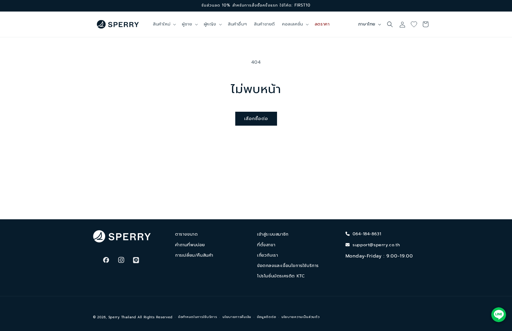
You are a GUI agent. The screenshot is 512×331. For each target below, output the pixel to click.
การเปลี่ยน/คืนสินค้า (194, 255)
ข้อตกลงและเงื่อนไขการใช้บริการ (288, 266)
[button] (163, 24)
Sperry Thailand (122, 317)
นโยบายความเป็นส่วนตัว (300, 316)
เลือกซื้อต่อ (256, 118)
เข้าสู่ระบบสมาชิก (273, 234)
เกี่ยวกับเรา (267, 255)
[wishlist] (416, 24)
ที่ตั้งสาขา (266, 245)
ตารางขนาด (186, 234)
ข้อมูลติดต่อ (266, 316)
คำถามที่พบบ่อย (190, 245)
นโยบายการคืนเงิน (237, 316)
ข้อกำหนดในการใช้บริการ (197, 316)
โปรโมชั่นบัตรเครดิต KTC (281, 276)
